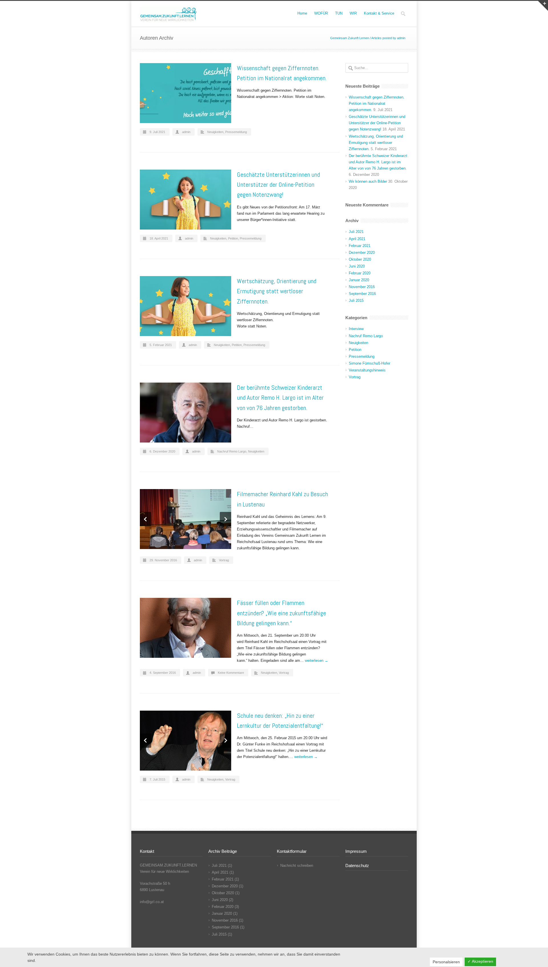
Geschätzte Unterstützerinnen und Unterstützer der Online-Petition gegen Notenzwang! (278, 184)
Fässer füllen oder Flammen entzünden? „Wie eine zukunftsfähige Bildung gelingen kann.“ (281, 613)
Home (302, 13)
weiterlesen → (316, 660)
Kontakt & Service (379, 13)
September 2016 (362, 293)
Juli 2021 (356, 232)
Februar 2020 (359, 273)
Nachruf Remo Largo (231, 451)
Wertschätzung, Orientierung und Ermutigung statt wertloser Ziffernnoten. (276, 291)
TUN (338, 13)
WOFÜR (321, 13)
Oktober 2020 (360, 259)
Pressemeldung (236, 132)
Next (225, 519)
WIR (353, 13)
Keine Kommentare (231, 672)
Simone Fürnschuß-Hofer (369, 363)
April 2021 (357, 239)
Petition (233, 238)
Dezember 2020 (362, 252)
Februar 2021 (359, 246)
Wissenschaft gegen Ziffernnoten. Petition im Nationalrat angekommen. (376, 103)
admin (186, 132)
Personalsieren (446, 962)
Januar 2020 (359, 280)
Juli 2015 (356, 300)
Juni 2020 (357, 266)
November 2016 (362, 287)
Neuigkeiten (215, 132)
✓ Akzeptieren (480, 961)
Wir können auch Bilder (368, 181)
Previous (145, 519)
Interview (356, 329)
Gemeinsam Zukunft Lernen (349, 38)
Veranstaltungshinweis (367, 370)
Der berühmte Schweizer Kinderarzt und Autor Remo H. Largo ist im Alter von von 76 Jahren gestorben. (280, 397)
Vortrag (224, 560)
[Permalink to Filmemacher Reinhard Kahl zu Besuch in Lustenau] (185, 519)
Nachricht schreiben (296, 865)
